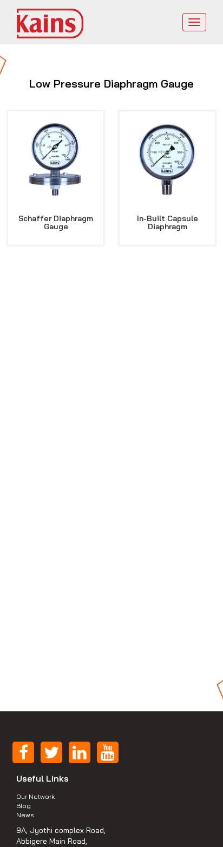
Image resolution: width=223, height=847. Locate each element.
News (25, 815)
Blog (23, 806)
